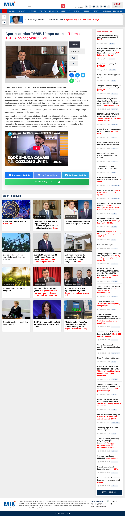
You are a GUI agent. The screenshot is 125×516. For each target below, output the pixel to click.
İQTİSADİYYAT (53, 11)
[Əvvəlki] (4, 17)
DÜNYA (96, 11)
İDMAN (76, 11)
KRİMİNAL (42, 11)
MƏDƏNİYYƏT (65, 11)
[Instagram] (93, 6)
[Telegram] (104, 6)
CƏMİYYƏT (32, 11)
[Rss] (108, 6)
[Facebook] (86, 6)
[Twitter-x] (90, 6)
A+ (73, 58)
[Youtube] (97, 6)
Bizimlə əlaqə (79, 7)
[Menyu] (4, 11)
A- (74, 64)
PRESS (86, 11)
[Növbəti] (4, 22)
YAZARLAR (107, 11)
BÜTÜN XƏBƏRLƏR (109, 492)
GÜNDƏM (12, 11)
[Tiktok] (101, 6)
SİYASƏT (22, 11)
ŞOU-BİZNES (117, 11)
